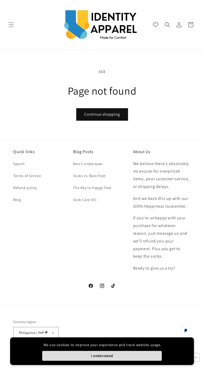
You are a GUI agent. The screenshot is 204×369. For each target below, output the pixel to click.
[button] (11, 25)
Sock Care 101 (84, 199)
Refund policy (25, 187)
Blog (17, 199)
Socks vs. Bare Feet (89, 175)
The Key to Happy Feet (92, 187)
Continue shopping (102, 114)
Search (19, 163)
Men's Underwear (88, 163)
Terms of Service (27, 175)
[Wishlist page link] (155, 24)
